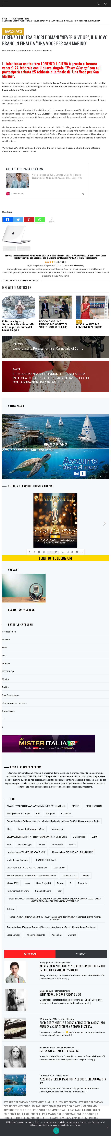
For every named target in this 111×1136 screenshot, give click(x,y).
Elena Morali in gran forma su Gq (60, 994)
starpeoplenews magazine (14, 703)
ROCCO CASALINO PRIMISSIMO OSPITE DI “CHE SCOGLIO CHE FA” (53, 324)
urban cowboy (13, 935)
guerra (72, 844)
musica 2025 (12, 883)
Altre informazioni (76, 266)
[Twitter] (18, 218)
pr (71, 883)
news (27, 883)
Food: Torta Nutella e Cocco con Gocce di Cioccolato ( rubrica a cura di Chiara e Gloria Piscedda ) (73, 1024)
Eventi (94, 837)
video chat (56, 935)
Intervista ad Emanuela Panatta (59, 1051)
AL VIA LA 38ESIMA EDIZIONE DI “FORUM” (89, 324)
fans (9, 844)
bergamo (50, 813)
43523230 (61, 262)
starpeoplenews (43, 50)
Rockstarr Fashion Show (18, 891)
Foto (4, 647)
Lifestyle (6, 663)
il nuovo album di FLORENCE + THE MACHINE (72, 852)
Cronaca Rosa (9, 631)
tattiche (10, 909)
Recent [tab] (82, 954)
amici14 (75, 806)
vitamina (72, 935)
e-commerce (79, 837)
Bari (38, 813)
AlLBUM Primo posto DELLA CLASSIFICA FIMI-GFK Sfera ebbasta (36, 806)
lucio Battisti (59, 868)
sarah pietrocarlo (43, 891)
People (60, 883)
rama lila (82, 883)
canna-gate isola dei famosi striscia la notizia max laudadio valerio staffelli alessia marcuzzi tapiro (53, 821)
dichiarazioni (57, 829)
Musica (13, 281)
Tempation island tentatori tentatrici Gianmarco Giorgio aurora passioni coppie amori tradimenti (51, 927)
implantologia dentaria (17, 860)
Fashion (6, 639)
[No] (107, 1127)
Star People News (26, 281)
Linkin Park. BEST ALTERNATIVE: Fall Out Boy (27, 868)
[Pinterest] (29, 218)
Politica (5, 687)
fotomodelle (57, 844)
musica (86, 875)
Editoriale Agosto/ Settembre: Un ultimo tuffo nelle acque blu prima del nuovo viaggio (18, 325)
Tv (37, 281)
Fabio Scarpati (62, 1076)
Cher (9, 829)
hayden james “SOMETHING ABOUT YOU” (26, 852)
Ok (56, 1130)
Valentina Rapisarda (36, 935)
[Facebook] (7, 218)
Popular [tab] (31, 954)
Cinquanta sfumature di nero (31, 829)
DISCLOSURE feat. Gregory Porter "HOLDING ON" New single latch (37, 837)
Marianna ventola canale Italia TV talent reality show (31, 875)
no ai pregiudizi (43, 883)
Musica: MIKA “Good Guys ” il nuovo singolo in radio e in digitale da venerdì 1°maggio (73, 968)
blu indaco (66, 813)
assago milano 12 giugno (18, 813)
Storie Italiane (8, 711)
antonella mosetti (94, 806)
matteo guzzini (69, 875)
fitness (42, 844)
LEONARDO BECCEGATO (45, 860)
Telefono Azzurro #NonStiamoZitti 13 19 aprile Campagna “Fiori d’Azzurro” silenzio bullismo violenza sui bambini (54, 918)
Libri (4, 655)
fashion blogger (25, 844)
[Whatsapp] (40, 218)
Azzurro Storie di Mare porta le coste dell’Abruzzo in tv (73, 1081)
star (60, 891)
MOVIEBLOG (8, 671)
